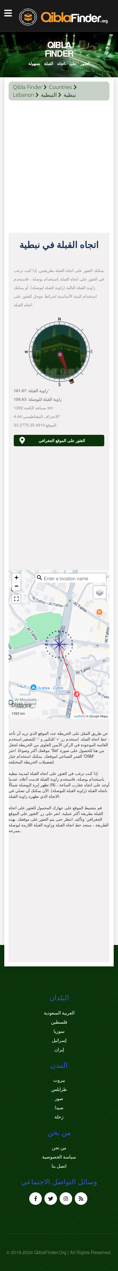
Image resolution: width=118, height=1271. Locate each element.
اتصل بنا (59, 1166)
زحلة (59, 1117)
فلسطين (59, 1022)
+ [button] (16, 577)
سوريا (59, 1031)
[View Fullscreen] (16, 599)
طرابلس (59, 1089)
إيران (59, 1049)
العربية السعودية (59, 1013)
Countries (60, 87)
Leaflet (79, 716)
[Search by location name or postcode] (39, 577)
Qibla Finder (27, 87)
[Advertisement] (59, 168)
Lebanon (23, 94)
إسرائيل (59, 1040)
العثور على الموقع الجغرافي (62, 440)
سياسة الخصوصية (59, 1157)
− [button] (16, 586)
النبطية (49, 94)
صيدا (59, 1107)
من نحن (59, 1147)
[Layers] (99, 592)
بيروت (59, 1080)
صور (59, 1098)
